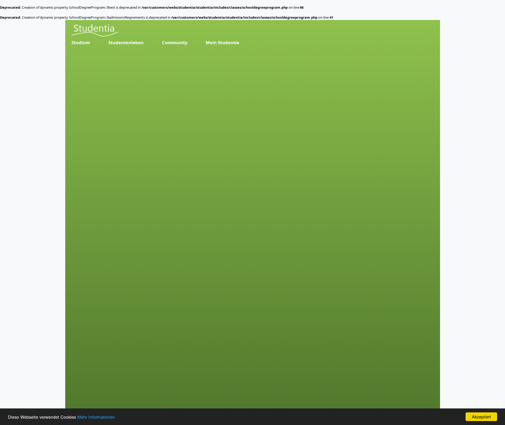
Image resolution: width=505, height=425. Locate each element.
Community (174, 42)
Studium (81, 42)
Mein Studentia (222, 42)
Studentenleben (126, 42)
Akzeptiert (481, 416)
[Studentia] (95, 30)
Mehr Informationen (96, 417)
